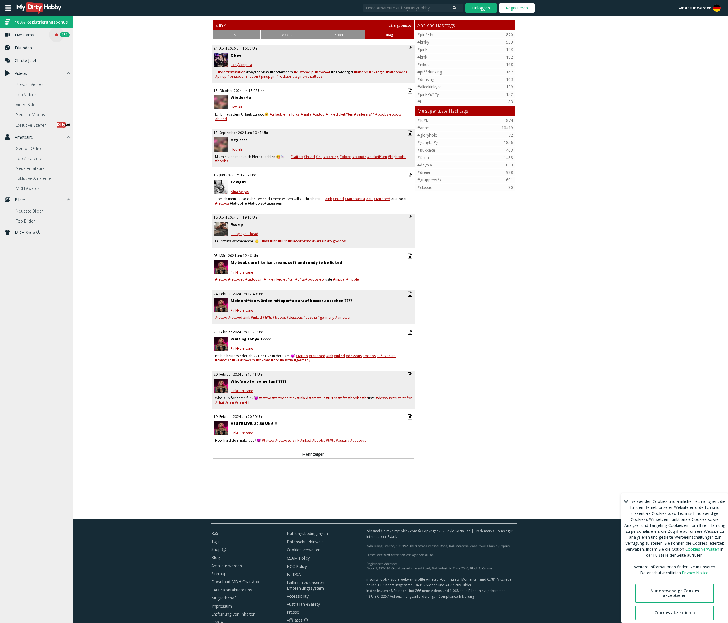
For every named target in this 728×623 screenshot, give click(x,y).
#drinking (425, 79)
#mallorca (291, 114)
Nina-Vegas (240, 192)
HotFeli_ (237, 107)
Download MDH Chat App (235, 581)
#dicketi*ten (343, 114)
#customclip (304, 72)
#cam (391, 355)
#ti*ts (300, 279)
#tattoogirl (254, 279)
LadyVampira (241, 65)
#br (322, 279)
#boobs (381, 114)
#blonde (359, 156)
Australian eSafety (303, 604)
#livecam (247, 360)
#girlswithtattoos (308, 76)
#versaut (319, 241)
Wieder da (241, 97)
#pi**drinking (429, 72)
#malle (306, 114)
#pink (422, 49)
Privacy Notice (695, 572)
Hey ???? (239, 139)
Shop (216, 549)
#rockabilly (285, 76)
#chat (219, 402)
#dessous (295, 317)
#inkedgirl (377, 72)
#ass (265, 241)
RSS (214, 533)
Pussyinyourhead (244, 234)
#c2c (275, 360)
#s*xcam (263, 360)
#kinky (423, 42)
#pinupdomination (243, 76)
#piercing (331, 156)
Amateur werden (695, 8)
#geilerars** (364, 114)
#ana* (423, 127)
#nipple (352, 279)
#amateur (343, 317)
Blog (215, 557)
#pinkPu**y (428, 94)
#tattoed (235, 317)
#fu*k (282, 241)
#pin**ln (425, 34)
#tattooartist (355, 198)
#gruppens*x (429, 179)
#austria (310, 317)
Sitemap (218, 573)
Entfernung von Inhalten (233, 614)
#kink (422, 57)
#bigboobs (397, 156)
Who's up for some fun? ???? (258, 381)
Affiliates (295, 620)
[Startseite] (39, 8)
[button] (717, 8)
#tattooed (382, 198)
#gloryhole (427, 135)
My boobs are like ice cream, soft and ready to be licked (286, 262)
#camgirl (242, 402)
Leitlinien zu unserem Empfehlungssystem (306, 585)
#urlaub (276, 114)
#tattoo (319, 114)
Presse (293, 612)
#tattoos (361, 72)
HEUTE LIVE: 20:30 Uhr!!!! (254, 423)
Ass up (237, 224)
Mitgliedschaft (224, 598)
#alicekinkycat (430, 86)
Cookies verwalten (303, 549)
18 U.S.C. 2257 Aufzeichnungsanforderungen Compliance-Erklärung (420, 596)
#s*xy (407, 398)
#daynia (424, 165)
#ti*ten (289, 279)
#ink (329, 114)
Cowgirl (238, 181)
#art (369, 198)
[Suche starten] (454, 8)
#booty (395, 114)
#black (293, 241)
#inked (309, 156)
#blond (221, 118)
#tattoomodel (397, 72)
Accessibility (298, 596)
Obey (236, 55)
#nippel (339, 279)
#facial (423, 157)
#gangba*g (427, 142)
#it (419, 101)
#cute (397, 398)
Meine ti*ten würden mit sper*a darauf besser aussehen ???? (291, 300)
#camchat (223, 360)
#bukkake (426, 150)
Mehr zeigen (313, 454)
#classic (424, 187)
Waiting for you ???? (251, 339)
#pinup (221, 76)
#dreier (424, 172)
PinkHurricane (242, 272)
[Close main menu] (8, 8)
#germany (326, 317)
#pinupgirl (267, 76)
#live (235, 360)
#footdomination (231, 72)
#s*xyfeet (322, 72)
